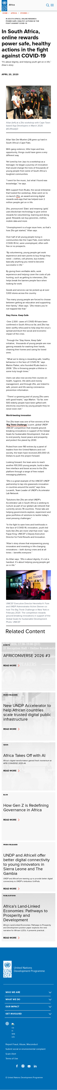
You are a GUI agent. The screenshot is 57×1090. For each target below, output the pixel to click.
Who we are (13, 992)
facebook (16, 1066)
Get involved (14, 1013)
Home (4, 13)
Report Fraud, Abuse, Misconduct (22, 1044)
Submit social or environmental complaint (26, 1049)
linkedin (35, 1066)
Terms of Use (12, 1058)
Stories (23, 13)
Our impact (12, 1006)
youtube (29, 1066)
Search (48, 5)
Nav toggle (52, 5)
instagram (23, 1066)
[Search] (13, 1030)
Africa (12, 4)
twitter (10, 1066)
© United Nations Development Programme (24, 1077)
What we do (13, 999)
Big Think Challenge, (17, 424)
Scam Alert (11, 1053)
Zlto (18, 196)
